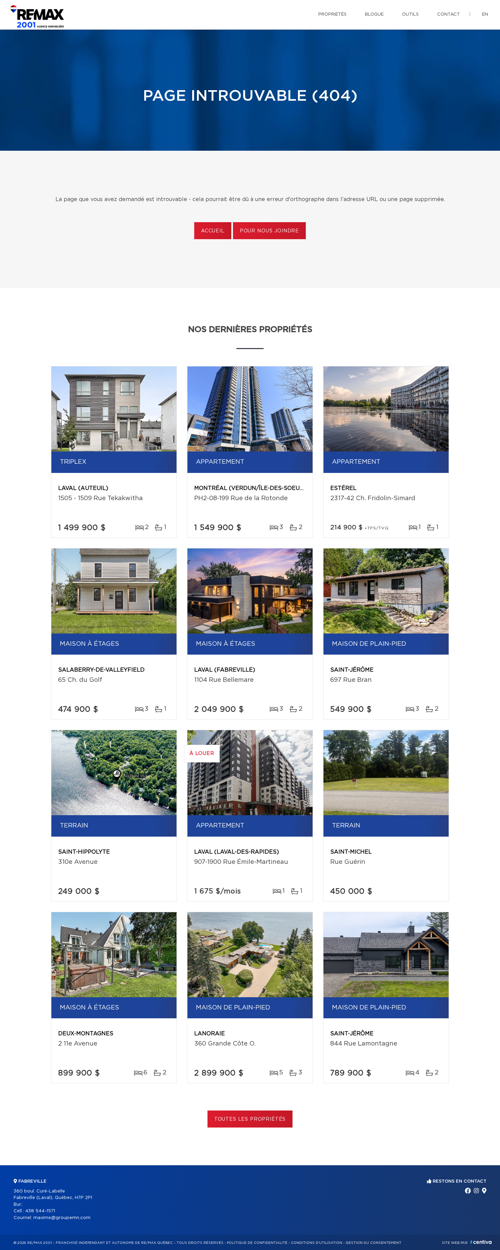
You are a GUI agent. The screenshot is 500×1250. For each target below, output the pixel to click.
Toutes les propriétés (250, 1119)
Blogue (374, 14)
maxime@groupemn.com (61, 1218)
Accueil (212, 231)
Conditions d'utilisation (316, 1243)
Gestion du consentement (373, 1243)
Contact (448, 14)
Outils (410, 14)
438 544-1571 (40, 1211)
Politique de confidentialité (257, 1243)
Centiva (481, 1242)
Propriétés (332, 14)
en (485, 14)
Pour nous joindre (269, 231)
